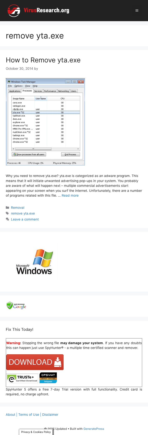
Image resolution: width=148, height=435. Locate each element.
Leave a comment (25, 219)
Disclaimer (50, 415)
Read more (70, 195)
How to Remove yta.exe (43, 60)
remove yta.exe (23, 213)
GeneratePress (93, 429)
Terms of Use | (29, 415)
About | (11, 415)
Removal (17, 208)
